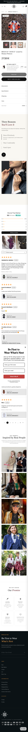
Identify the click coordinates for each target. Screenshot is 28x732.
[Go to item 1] (9, 242)
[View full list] (4, 155)
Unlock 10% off (14, 376)
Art (6, 11)
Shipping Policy (4, 687)
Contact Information (6, 691)
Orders (3, 699)
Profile (2, 702)
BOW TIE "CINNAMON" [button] (12, 392)
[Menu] (2, 6)
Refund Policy (4, 684)
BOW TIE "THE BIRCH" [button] (12, 277)
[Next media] (24, 27)
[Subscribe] (24, 652)
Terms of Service (5, 689)
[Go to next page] (23, 423)
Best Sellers (4, 667)
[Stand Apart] (14, 185)
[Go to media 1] (6, 45)
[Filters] (3, 252)
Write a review (14, 232)
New (2, 664)
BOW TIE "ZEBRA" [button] (11, 317)
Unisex (3, 669)
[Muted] (4, 449)
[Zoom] (24, 16)
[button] (14, 218)
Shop (2, 11)
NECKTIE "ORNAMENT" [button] (12, 415)
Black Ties (3, 674)
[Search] (5, 6)
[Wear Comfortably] (14, 172)
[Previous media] (4, 27)
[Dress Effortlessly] (9, 172)
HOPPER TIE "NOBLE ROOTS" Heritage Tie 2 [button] (11, 343)
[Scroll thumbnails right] (25, 242)
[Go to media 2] (13, 45)
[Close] (25, 347)
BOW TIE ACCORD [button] (11, 297)
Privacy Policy (4, 682)
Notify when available (14, 79)
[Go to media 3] (20, 45)
